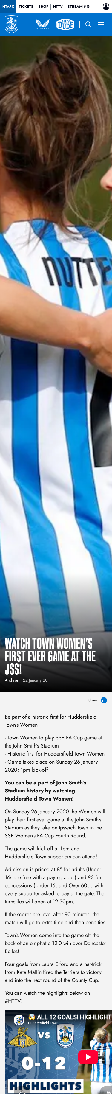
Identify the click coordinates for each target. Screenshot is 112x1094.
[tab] (8, 6)
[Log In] (106, 6)
